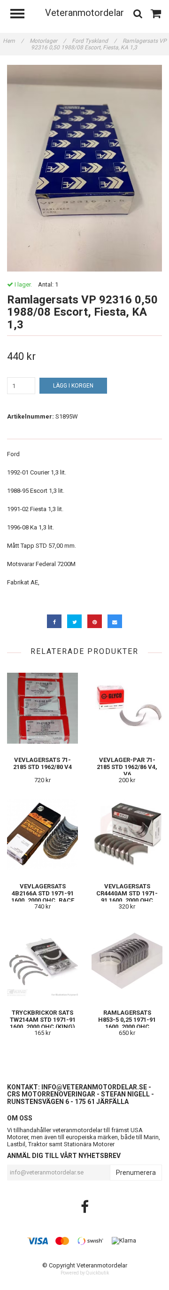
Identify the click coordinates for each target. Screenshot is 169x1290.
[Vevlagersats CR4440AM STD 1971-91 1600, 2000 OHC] (127, 834)
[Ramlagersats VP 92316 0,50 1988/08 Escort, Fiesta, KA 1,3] (84, 168)
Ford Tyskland (94, 41)
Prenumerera (136, 1172)
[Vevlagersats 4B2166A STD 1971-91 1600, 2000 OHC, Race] (42, 834)
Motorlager (48, 41)
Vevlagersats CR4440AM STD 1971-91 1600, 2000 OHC (127, 893)
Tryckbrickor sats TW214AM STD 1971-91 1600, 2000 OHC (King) (43, 1019)
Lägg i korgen (73, 385)
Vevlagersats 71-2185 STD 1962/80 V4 (42, 763)
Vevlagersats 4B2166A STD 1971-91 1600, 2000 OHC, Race (42, 893)
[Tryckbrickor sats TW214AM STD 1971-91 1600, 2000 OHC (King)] (42, 961)
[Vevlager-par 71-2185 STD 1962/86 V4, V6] (127, 708)
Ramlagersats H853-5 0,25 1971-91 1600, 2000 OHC (127, 1019)
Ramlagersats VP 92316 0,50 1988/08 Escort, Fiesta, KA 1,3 (99, 44)
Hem (13, 41)
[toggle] (22, 15)
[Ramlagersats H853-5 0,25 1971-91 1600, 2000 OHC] (127, 961)
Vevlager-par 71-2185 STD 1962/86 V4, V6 (127, 766)
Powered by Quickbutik (85, 1272)
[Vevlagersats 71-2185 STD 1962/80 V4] (42, 708)
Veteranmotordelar (84, 12)
